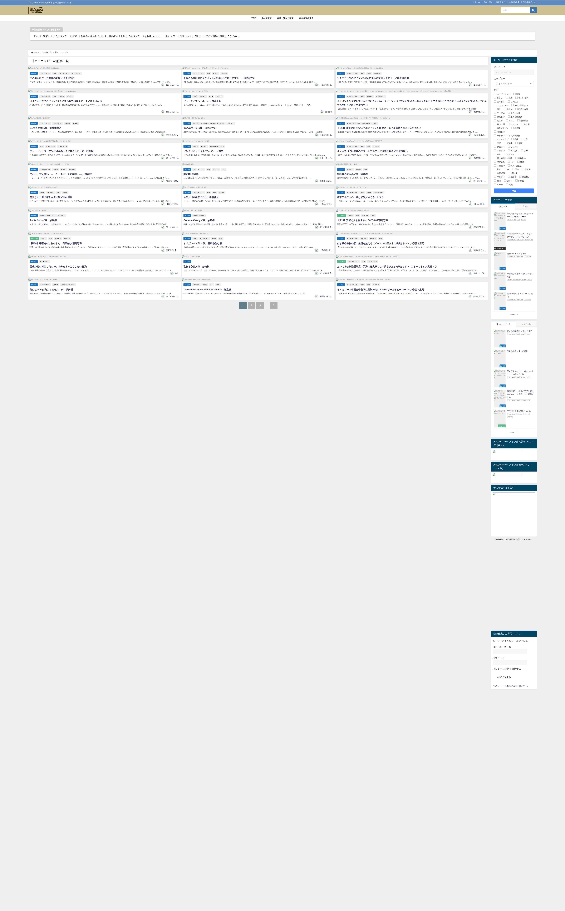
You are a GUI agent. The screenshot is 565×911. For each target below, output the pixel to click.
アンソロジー (372, 261)
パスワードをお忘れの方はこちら (510, 686)
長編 (208, 192)
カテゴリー (499, 78)
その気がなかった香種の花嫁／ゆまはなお (52, 78)
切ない (221, 192)
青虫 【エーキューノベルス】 (331, 158)
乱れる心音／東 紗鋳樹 (196, 266)
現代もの (67, 238)
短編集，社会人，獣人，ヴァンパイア (52, 215)
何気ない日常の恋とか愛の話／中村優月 (51, 197)
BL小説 (33, 73)
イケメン (373, 238)
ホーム (477, 2)
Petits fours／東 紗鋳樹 (43, 220)
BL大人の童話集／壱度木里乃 (45, 128)
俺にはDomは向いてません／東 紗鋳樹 (51, 289)
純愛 (214, 192)
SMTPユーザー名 (502, 647)
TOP (253, 18)
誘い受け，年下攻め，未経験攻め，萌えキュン (208, 123)
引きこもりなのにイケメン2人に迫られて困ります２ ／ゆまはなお (373, 78)
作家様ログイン (529, 2)
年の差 (214, 238)
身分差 (358, 169)
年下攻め (204, 146)
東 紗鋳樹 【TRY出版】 (176, 158)
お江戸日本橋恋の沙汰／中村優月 (201, 197)
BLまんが (342, 215)
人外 (363, 261)
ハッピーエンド (45, 73)
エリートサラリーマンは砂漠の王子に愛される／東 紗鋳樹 (61, 151)
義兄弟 (211, 96)
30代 (373, 215)
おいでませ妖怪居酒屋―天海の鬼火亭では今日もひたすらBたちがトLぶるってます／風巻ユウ (387, 266)
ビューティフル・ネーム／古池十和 (202, 101)
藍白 (177, 273)
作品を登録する (306, 18)
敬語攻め (350, 169)
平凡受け (203, 96)
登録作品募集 (514, 2)
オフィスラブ (62, 146)
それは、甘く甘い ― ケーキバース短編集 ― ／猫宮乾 (61, 174)
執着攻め (72, 169)
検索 (514, 191)
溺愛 (54, 73)
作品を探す (488, 2)
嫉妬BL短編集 (190, 174)
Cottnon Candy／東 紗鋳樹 (199, 220)
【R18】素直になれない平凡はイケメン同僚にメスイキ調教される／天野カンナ (379, 128)
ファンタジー (64, 73)
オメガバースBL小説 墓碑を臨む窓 (202, 243)
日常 (194, 96)
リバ (223, 169)
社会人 (215, 73)
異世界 (67, 123)
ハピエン (219, 96)
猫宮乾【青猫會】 (173, 181)
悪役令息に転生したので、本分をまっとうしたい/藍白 (58, 266)
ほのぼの (224, 73)
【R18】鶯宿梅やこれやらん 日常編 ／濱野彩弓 (56, 243)
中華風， (231, 123)
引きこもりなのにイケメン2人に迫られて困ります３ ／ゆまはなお (219, 78)
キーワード (499, 67)
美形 (380, 238)
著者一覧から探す (285, 18)
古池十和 (328, 112)
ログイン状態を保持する (508, 669)
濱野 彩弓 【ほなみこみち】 (484, 227)
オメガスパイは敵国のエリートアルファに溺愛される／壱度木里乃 (372, 151)
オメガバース (76, 73)
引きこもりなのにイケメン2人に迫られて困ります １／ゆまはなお (66, 101)
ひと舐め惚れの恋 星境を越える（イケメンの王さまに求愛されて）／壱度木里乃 (380, 243)
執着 (368, 146)
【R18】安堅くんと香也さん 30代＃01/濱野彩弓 (362, 220)
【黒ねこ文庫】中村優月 (176, 204)
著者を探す (500, 2)
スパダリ (370, 96)
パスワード (498, 658)
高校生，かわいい (199, 215)
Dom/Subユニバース (217, 146)
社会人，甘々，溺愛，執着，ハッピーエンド (362, 123)
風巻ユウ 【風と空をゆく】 (484, 273)
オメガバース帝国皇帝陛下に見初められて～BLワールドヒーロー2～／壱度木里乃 (380, 289)
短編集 (75, 123)
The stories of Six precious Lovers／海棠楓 (207, 289)
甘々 (217, 284)
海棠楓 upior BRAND (328, 181)
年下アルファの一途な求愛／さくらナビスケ (360, 197)
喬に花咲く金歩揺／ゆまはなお (199, 128)
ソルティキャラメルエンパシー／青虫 (203, 151)
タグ (496, 90)
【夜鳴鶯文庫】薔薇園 (329, 250)
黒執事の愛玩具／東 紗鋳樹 (352, 174)
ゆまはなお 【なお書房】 (176, 85)
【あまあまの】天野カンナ (484, 135)
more (512, 314)
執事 (365, 169)
